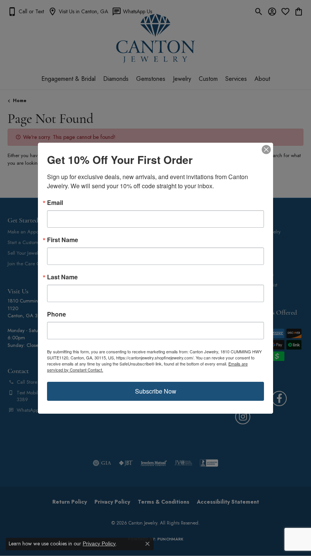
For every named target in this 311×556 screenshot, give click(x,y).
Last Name (62, 277)
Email (55, 203)
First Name (62, 240)
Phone (56, 314)
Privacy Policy (99, 543)
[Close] (266, 149)
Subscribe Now (155, 391)
